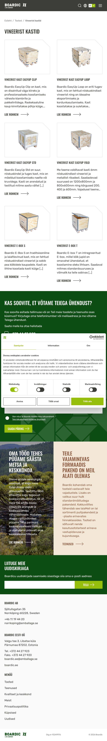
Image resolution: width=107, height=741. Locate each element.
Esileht (8, 20)
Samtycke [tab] (18, 345)
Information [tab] (53, 345)
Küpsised (10, 712)
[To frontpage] (40, 6)
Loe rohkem (11, 114)
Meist (7, 700)
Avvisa (19, 401)
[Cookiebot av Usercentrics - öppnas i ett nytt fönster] (91, 337)
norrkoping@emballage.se (21, 623)
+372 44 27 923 (19, 651)
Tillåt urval (53, 401)
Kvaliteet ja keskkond (17, 694)
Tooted (18, 20)
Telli (86, 585)
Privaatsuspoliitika (16, 706)
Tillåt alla (87, 401)
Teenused (10, 688)
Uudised (9, 718)
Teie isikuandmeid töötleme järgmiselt (28, 419)
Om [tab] (88, 345)
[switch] (40, 389)
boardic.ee (11, 665)
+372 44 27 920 (22, 655)
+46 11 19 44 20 (14, 619)
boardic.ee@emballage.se (20, 659)
